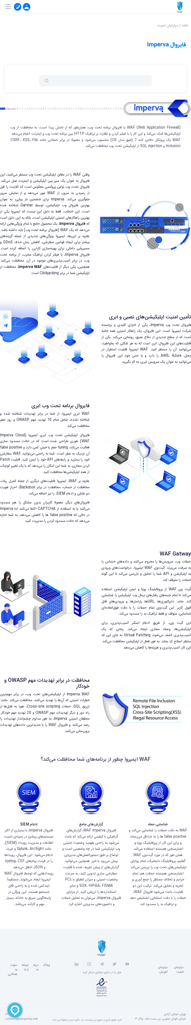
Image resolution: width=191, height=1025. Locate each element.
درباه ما (36, 967)
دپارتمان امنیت (167, 26)
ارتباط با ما (25, 967)
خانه (185, 26)
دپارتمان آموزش (163, 969)
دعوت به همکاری (12, 970)
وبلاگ (46, 965)
